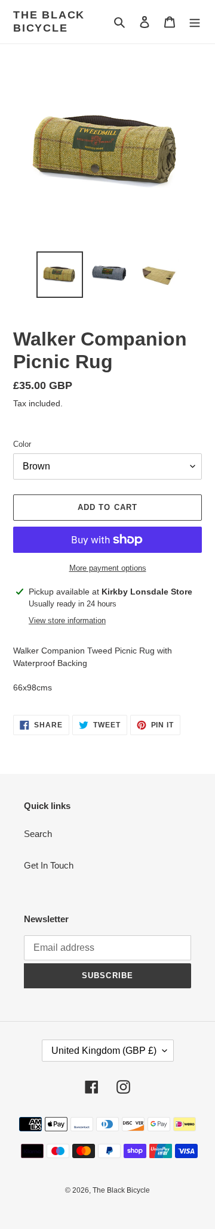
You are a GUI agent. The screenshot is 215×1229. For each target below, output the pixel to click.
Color (22, 444)
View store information (67, 620)
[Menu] (194, 22)
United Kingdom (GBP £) (103, 1051)
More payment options (107, 568)
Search (38, 834)
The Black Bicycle (49, 21)
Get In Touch (48, 865)
